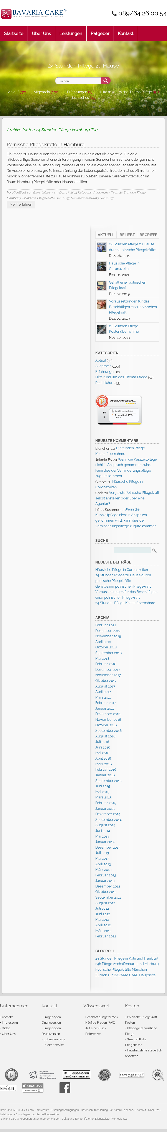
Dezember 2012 (107, 886)
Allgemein (42, 92)
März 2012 (103, 931)
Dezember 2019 (107, 631)
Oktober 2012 (105, 892)
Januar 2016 (105, 775)
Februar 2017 (105, 703)
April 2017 (103, 692)
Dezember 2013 (107, 847)
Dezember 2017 (107, 670)
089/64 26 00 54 (142, 13)
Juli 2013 (102, 853)
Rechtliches (80, 98)
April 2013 (103, 864)
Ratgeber (100, 33)
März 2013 (103, 870)
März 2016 (103, 764)
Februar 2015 (105, 803)
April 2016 (103, 758)
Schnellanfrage (54, 1039)
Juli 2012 (102, 908)
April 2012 (103, 925)
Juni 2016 (102, 747)
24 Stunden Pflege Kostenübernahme (125, 603)
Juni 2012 (102, 914)
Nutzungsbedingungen (65, 1110)
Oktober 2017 (106, 681)
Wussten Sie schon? (122, 1110)
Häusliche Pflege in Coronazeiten (121, 570)
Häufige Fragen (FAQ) (100, 1022)
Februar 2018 (105, 664)
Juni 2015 (102, 786)
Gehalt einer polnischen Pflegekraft (123, 586)
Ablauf (13, 92)
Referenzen (93, 1034)
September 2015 (108, 781)
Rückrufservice (54, 1045)
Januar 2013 (105, 881)
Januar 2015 (105, 808)
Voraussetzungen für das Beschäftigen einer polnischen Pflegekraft (133, 306)
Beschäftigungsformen (101, 1017)
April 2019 (103, 642)
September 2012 (108, 897)
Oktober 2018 (106, 647)
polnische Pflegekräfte (45, 1114)
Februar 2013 (105, 875)
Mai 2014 (102, 836)
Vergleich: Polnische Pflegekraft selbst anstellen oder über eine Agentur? (127, 498)
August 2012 (105, 903)
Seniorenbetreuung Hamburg (92, 198)
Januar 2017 (105, 708)
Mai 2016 (102, 753)
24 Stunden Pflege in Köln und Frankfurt (126, 958)
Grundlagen (23, 1114)
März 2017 (103, 697)
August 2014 (105, 825)
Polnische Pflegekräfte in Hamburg (46, 144)
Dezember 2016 (108, 714)
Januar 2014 (105, 842)
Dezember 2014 (107, 814)
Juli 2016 (102, 742)
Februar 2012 (105, 936)
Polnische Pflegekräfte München (121, 969)
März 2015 (103, 797)
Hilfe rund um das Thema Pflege (126, 92)
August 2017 (105, 686)
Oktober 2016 (106, 725)
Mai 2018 (102, 658)
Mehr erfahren (21, 204)
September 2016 (108, 731)
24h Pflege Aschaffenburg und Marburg (127, 964)
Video (6, 1028)
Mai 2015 (102, 792)
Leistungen (71, 33)
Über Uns (41, 33)
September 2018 (108, 653)
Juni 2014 (102, 831)
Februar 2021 (105, 625)
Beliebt (127, 235)
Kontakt (126, 33)
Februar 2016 (105, 769)
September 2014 (108, 820)
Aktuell (106, 235)
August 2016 (105, 736)
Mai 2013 (102, 858)
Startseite (13, 33)
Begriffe (148, 235)
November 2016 (108, 719)
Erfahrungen (77, 92)
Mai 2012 (102, 919)
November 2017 (108, 675)
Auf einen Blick (95, 1028)
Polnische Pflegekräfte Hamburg (45, 198)
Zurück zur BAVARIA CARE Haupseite (125, 975)
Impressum (10, 1022)
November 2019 (108, 636)
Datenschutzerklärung (94, 1110)
